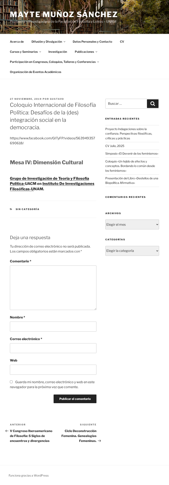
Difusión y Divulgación (47, 41)
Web (13, 360)
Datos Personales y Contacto (92, 41)
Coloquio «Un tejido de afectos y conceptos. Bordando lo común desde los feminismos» (130, 166)
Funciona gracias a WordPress (29, 475)
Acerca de (17, 41)
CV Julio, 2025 (114, 146)
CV (122, 41)
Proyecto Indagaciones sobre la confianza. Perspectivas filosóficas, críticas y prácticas (128, 133)
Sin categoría (28, 209)
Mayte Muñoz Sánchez (64, 14)
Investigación (57, 51)
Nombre (17, 317)
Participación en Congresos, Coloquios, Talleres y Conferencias (53, 61)
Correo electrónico (26, 339)
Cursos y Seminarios (24, 51)
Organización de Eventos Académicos (35, 72)
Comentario (20, 261)
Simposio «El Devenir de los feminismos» (131, 153)
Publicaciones (84, 51)
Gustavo (57, 98)
